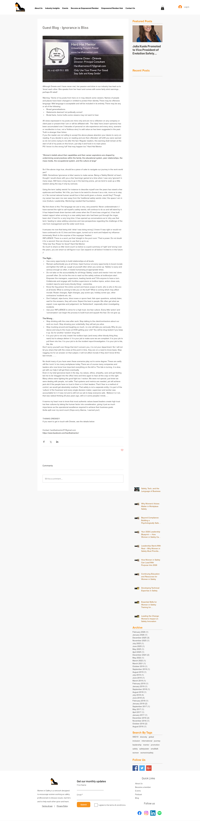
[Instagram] (146, 813)
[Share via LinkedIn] (57, 441)
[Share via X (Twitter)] (50, 441)
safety (135, 749)
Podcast (138, 794)
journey (157, 741)
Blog (137, 798)
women (136, 753)
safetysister (144, 749)
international (147, 741)
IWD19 (135, 737)
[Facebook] (139, 813)
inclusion (136, 741)
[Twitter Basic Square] (142, 768)
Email (79, 795)
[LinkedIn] (153, 813)
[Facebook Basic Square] (135, 768)
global (151, 737)
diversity (143, 737)
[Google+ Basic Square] (149, 768)
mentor (146, 745)
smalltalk (154, 749)
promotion (155, 745)
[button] (162, 8)
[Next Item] (158, 34)
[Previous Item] (137, 34)
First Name (81, 785)
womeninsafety (146, 753)
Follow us (149, 803)
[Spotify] (159, 813)
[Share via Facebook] (44, 441)
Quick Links (148, 778)
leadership (137, 745)
